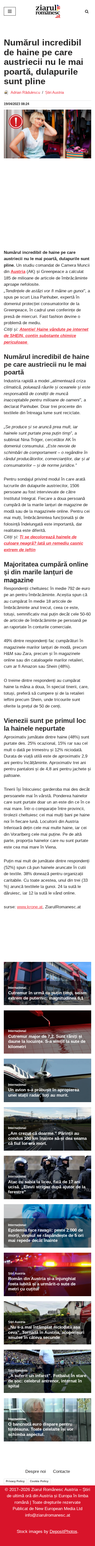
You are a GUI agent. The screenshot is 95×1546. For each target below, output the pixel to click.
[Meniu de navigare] (10, 11)
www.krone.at (30, 907)
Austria (18, 271)
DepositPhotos (63, 1531)
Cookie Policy (39, 1481)
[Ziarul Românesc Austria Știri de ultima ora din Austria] (47, 11)
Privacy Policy (15, 1481)
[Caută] (87, 11)
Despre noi (35, 1471)
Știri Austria (54, 92)
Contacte (61, 1471)
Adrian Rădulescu (25, 92)
